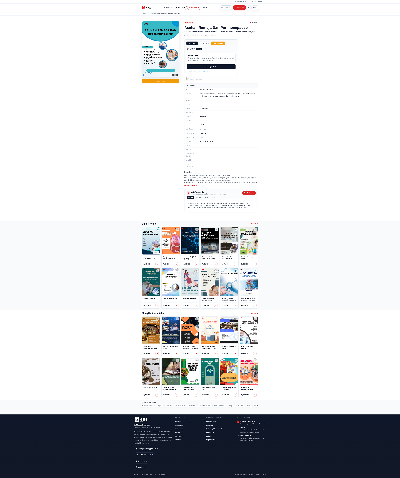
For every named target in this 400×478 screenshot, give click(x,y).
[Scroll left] (142, 405)
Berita (177, 432)
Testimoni (238, 474)
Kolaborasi (179, 429)
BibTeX (214, 197)
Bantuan (251, 474)
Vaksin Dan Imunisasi (189, 298)
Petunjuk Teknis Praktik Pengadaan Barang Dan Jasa (169, 389)
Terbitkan (240, 8)
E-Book (193, 43)
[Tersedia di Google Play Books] (157, 229)
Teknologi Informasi (214, 429)
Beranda (178, 421)
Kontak (178, 440)
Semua (256, 402)
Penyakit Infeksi (149, 298)
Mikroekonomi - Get (150, 388)
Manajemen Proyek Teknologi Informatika (190, 347)
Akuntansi (169, 406)
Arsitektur (192, 406)
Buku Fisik (205, 43)
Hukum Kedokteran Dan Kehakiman (228, 258)
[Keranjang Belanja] (249, 7)
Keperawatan (211, 440)
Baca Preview (161, 81)
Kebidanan (210, 432)
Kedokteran (153, 13)
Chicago (206, 197)
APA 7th (190, 197)
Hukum (209, 436)
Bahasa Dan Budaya (204, 406)
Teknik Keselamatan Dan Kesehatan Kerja (209, 347)
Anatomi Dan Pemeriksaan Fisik (149, 258)
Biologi (230, 406)
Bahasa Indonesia (219, 406)
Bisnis (248, 406)
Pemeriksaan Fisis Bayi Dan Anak (208, 299)
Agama (160, 406)
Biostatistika (239, 406)
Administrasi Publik (148, 406)
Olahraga (209, 425)
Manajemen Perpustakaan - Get (150, 347)
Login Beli (212, 67)
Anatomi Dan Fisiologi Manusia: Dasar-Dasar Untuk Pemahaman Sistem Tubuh (248, 301)
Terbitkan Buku (261, 474)
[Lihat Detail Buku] (157, 264)
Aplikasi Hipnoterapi (170, 298)
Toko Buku (145, 13)
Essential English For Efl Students (229, 388)
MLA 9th (198, 197)
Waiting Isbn (211, 421)
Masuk (255, 8)
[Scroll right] (257, 405)
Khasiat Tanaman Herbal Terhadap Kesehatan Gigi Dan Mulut (189, 390)
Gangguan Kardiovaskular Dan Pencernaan (169, 258)
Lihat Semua (254, 223)
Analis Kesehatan (180, 406)
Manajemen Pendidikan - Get (247, 388)
